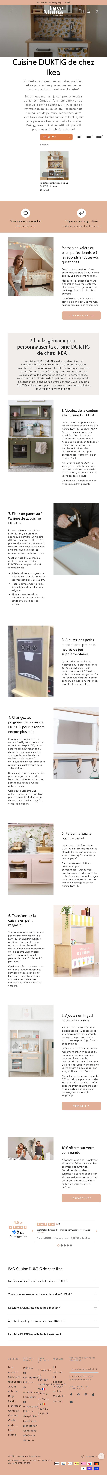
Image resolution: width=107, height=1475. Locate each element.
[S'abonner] (97, 1368)
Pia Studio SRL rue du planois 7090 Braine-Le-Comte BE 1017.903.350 (30, 1461)
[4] (99, 137)
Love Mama (22, 1456)
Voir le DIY (81, 1106)
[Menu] (10, 11)
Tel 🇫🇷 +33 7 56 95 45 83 (43, 1394)
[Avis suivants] (97, 1231)
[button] (80, 11)
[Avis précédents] (32, 1231)
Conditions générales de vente (29, 1435)
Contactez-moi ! (25, 226)
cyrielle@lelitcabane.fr (52, 1384)
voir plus (40, 1232)
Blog (11, 1396)
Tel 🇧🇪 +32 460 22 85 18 (43, 1408)
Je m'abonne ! (81, 1198)
